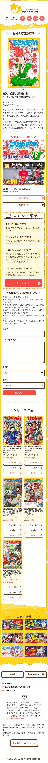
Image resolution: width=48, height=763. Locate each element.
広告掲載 (8, 684)
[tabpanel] (24, 63)
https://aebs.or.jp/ (17, 718)
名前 (5, 329)
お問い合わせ (10, 690)
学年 (5, 380)
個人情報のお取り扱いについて (17, 687)
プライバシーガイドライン (24, 743)
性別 (5, 367)
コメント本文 (9, 340)
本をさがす (14, 19)
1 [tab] (23, 89)
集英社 (12, 674)
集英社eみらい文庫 (36, 674)
